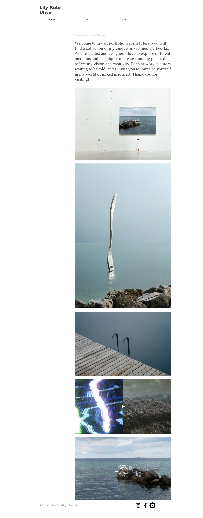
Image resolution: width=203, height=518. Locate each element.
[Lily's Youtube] (152, 505)
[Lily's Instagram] (138, 505)
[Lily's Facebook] (145, 505)
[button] (87, 19)
